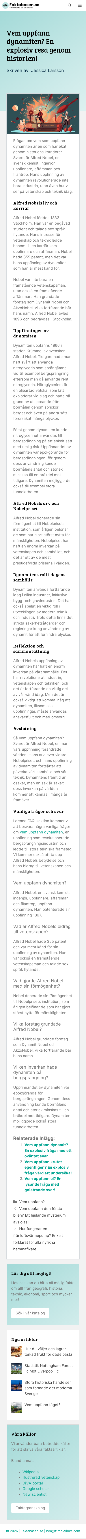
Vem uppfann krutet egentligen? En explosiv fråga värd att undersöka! (48, 1167)
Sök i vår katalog (30, 1313)
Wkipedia (30, 1472)
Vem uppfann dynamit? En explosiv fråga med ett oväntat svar (48, 1150)
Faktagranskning (30, 1508)
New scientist (34, 1494)
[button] (70, 5)
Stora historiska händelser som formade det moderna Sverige (48, 1388)
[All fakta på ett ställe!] (20, 5)
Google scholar (35, 1488)
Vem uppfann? (32, 1202)
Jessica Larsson (47, 70)
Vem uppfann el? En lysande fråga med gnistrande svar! (43, 1184)
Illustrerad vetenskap (41, 1477)
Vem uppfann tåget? (42, 1405)
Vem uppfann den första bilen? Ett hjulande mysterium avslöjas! (39, 1215)
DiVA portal (32, 1483)
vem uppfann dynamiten (41, 832)
